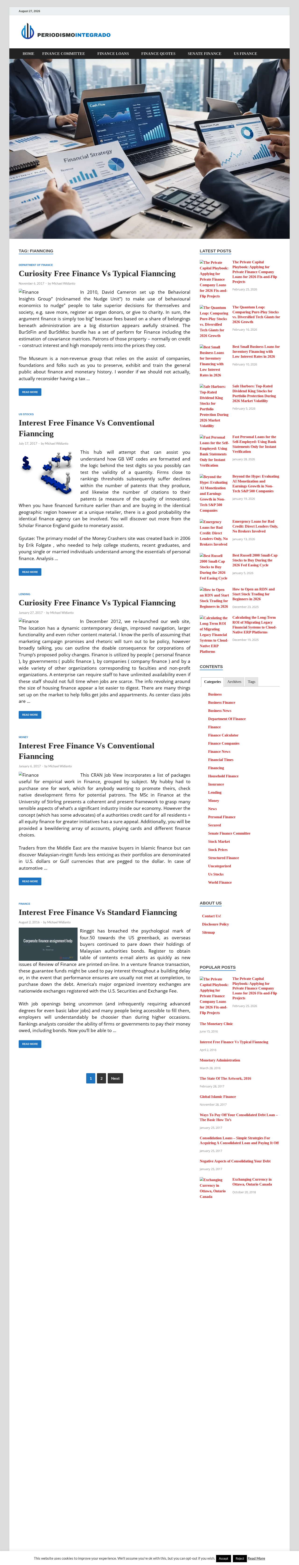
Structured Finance (223, 858)
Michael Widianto (63, 283)
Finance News (219, 752)
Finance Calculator (223, 735)
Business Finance (221, 702)
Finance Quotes (158, 54)
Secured (214, 825)
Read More (28, 390)
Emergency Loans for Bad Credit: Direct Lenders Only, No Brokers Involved (255, 526)
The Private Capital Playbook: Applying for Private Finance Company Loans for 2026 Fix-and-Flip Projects (254, 271)
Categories (212, 682)
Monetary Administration (220, 1060)
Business (215, 694)
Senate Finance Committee (229, 833)
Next (115, 1078)
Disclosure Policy (215, 924)
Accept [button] (223, 1558)
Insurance (216, 784)
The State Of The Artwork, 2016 (225, 1078)
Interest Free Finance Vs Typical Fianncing (234, 1042)
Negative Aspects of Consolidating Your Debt (235, 1161)
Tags (251, 682)
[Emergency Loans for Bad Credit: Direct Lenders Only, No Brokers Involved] (214, 522)
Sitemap (208, 932)
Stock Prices (218, 850)
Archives (234, 682)
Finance (24, 903)
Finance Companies (223, 743)
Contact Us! (211, 916)
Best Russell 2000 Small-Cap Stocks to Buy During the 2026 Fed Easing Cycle (255, 560)
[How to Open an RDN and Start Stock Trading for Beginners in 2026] (214, 590)
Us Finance (245, 54)
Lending (24, 594)
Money (23, 737)
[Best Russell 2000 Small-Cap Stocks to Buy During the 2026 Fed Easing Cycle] (214, 556)
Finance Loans (113, 54)
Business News (219, 711)
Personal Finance (221, 817)
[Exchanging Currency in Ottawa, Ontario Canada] (214, 1180)
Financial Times (220, 760)
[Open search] (277, 53)
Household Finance (223, 776)
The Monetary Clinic (216, 1024)
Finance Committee (63, 54)
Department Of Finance (36, 265)
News (212, 809)
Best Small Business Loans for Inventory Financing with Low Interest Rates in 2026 (256, 351)
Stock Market (219, 841)
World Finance (220, 882)
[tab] (212, 681)
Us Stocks (26, 414)
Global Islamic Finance (218, 1097)
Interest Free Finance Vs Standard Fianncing (98, 912)
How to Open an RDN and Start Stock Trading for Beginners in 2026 (253, 594)
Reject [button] (240, 1558)
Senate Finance (204, 54)
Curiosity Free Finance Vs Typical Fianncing (97, 273)
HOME (28, 54)
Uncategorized (219, 866)
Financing (216, 768)
